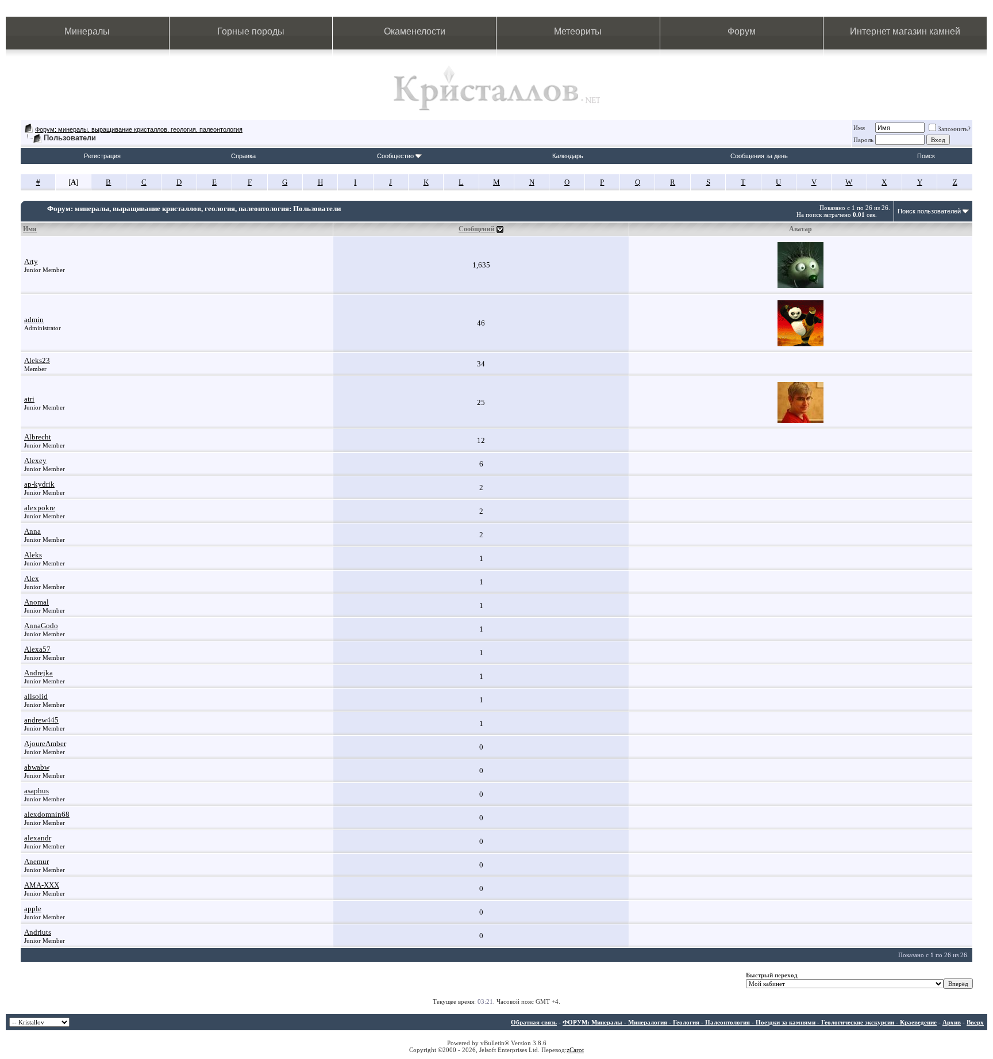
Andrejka (38, 672)
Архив (951, 1022)
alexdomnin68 (47, 814)
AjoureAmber (45, 743)
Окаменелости (414, 31)
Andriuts (37, 932)
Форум (742, 31)
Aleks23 (37, 360)
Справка (243, 155)
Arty (31, 261)
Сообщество (395, 155)
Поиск (926, 155)
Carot (576, 1049)
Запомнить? (954, 128)
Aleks (33, 554)
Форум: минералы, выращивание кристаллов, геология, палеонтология (139, 129)
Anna (32, 531)
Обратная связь (534, 1022)
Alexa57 (37, 649)
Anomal (36, 602)
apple (32, 908)
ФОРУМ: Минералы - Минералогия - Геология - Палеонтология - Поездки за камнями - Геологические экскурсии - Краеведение (750, 1022)
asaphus (36, 790)
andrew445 (41, 720)
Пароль (863, 139)
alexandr (37, 838)
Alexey (35, 460)
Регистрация (102, 155)
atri (29, 399)
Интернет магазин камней (905, 31)
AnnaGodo (41, 625)
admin (34, 319)
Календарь (567, 155)
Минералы (87, 31)
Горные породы (250, 31)
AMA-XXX (41, 885)
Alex (31, 578)
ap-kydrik (39, 484)
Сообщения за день (759, 155)
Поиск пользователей (929, 211)
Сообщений (477, 229)
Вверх (975, 1022)
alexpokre (39, 507)
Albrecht (37, 437)
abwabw (36, 767)
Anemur (36, 861)
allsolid (36, 696)
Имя (859, 127)
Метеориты (578, 31)
